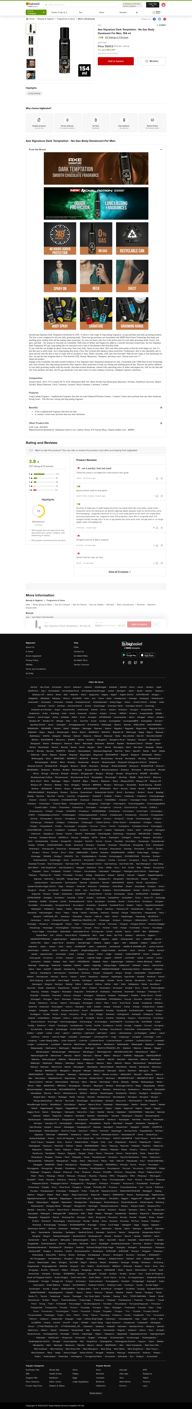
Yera (121, 1378)
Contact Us (79, 651)
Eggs (75, 1378)
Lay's (145, 1385)
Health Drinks (55, 1373)
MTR (145, 1370)
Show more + (96, 1393)
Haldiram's (101, 1385)
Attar (29, 604)
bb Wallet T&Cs (81, 660)
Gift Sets (111, 604)
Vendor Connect (81, 664)
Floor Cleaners (32, 1381)
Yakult (145, 1378)
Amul (98, 1370)
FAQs (76, 647)
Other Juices (55, 1381)
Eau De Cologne (63, 604)
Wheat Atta (54, 1370)
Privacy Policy (32, 660)
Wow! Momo (124, 1381)
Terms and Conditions (36, 669)
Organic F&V (32, 1378)
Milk (27, 1373)
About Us (30, 647)
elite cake (123, 1373)
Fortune (146, 1381)
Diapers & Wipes (57, 1385)
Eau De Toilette (97, 604)
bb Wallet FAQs (81, 656)
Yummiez (100, 1378)
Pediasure (147, 1373)
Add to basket (115, 61)
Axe (99, 25)
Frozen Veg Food (34, 1385)
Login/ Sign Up (153, 5)
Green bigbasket (33, 656)
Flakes (76, 1373)
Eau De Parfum (80, 604)
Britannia (100, 1381)
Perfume (141, 604)
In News (29, 651)
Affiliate (29, 664)
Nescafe (123, 1370)
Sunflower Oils (32, 1370)
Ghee (75, 1370)
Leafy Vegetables (80, 1381)
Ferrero (122, 1385)
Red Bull (100, 1373)
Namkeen (53, 1378)
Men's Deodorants (126, 604)
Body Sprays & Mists (43, 604)
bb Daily (29, 673)
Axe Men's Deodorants (43, 617)
